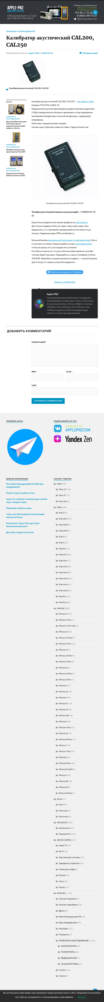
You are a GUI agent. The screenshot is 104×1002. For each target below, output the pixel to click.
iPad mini (63, 560)
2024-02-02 (47, 53)
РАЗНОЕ (61, 893)
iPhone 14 (63, 667)
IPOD (59, 799)
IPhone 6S (63, 733)
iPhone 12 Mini (65, 637)
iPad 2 (61, 512)
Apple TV (63, 845)
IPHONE (61, 608)
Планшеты (64, 934)
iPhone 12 (63, 631)
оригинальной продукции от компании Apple (69, 240)
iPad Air (62, 548)
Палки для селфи (67, 869)
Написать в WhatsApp (64, 282)
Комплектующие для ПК (70, 916)
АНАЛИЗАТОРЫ (68, 946)
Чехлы (62, 887)
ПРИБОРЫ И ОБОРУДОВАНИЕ (20, 31)
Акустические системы (69, 857)
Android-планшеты (67, 898)
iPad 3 (61, 536)
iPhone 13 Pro (65, 661)
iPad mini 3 (63, 572)
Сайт (34, 385)
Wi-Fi (61, 851)
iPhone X (63, 775)
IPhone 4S (63, 691)
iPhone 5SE (64, 715)
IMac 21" (63, 489)
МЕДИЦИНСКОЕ (69, 958)
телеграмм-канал (83, 243)
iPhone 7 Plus (65, 751)
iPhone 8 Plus (65, 763)
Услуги (62, 976)
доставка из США (85, 101)
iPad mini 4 (63, 578)
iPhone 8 (63, 757)
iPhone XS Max (65, 793)
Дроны (62, 910)
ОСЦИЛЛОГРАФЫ (69, 964)
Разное (62, 875)
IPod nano (63, 810)
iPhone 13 (63, 649)
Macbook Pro (65, 834)
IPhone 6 (63, 721)
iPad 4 (61, 542)
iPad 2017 (63, 518)
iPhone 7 (63, 745)
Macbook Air (64, 828)
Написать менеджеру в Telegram (66, 272)
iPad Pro (62, 596)
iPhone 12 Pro (65, 643)
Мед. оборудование (68, 922)
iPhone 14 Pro (65, 679)
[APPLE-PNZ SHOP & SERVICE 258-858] (52, 12)
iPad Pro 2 (63, 602)
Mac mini (63, 501)
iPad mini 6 (63, 590)
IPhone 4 (63, 685)
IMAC (59, 484)
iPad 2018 (63, 524)
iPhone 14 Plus (65, 673)
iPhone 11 (63, 614)
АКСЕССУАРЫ (64, 840)
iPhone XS (63, 787)
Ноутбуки (63, 928)
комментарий (39, 342)
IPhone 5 (63, 697)
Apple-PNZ (34, 53)
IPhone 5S (63, 709)
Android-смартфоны (68, 904)
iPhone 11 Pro (65, 620)
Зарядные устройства (69, 863)
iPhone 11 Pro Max (67, 626)
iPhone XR (63, 781)
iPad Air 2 (63, 554)
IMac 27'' (63, 495)
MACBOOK (62, 822)
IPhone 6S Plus (65, 739)
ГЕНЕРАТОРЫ (68, 952)
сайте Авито (82, 222)
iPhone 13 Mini (65, 655)
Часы (61, 881)
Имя (34, 372)
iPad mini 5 (63, 584)
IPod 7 (62, 804)
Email (69, 372)
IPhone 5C (63, 703)
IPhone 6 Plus (65, 727)
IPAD (59, 507)
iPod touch (63, 816)
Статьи (62, 970)
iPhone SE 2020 (66, 769)
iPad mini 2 (63, 566)
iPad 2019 (63, 530)
